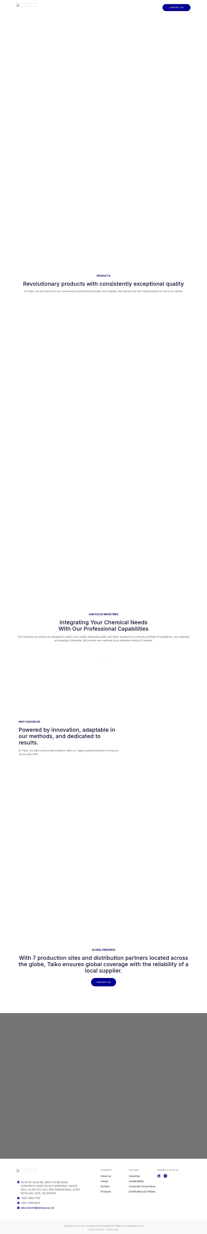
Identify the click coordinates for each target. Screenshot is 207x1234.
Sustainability (128, 5)
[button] (106, 662)
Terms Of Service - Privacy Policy (103, 1229)
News (144, 5)
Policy (77, 10)
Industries (92, 5)
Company (76, 5)
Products (109, 5)
